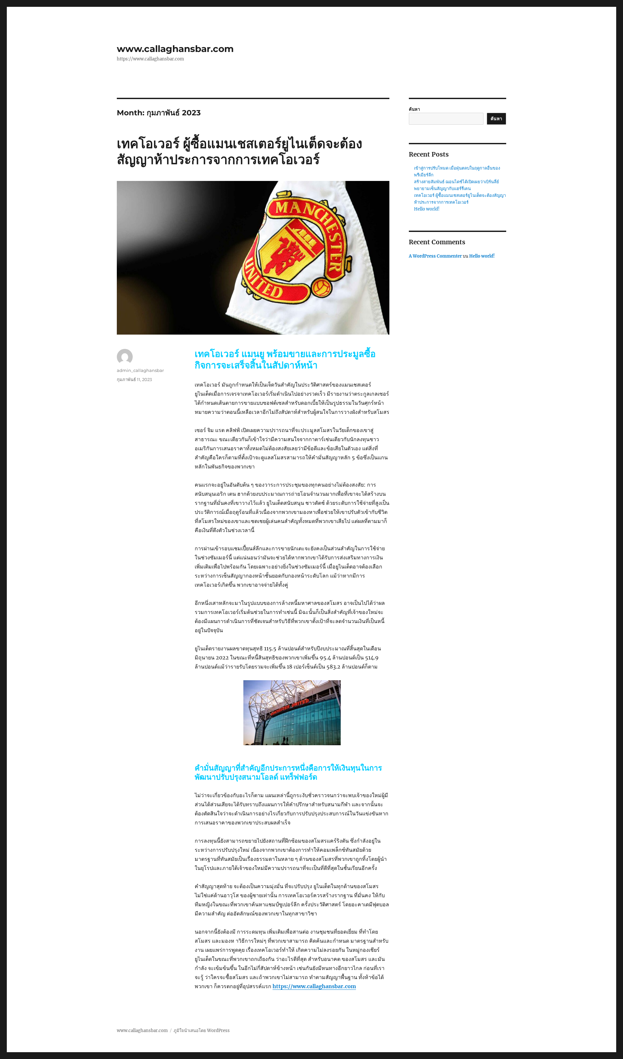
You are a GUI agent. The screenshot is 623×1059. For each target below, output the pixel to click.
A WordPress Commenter (435, 256)
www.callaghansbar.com (175, 48)
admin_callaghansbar (140, 370)
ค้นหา (414, 109)
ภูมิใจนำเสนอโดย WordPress (202, 1030)
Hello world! (427, 209)
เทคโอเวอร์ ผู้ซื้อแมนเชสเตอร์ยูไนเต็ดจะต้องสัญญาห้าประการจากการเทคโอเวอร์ (239, 151)
